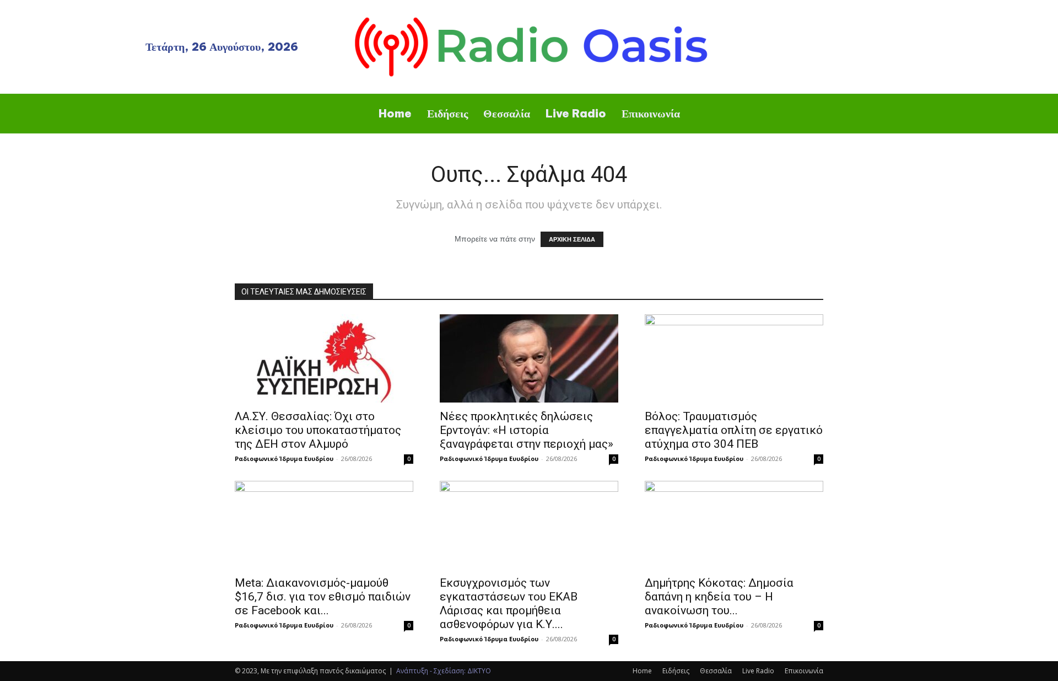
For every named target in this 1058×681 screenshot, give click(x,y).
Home (642, 670)
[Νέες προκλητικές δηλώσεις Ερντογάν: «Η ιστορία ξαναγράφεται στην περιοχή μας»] (529, 358)
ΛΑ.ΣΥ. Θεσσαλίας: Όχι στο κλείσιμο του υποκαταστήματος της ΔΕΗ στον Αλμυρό (318, 430)
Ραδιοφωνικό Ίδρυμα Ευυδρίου (284, 458)
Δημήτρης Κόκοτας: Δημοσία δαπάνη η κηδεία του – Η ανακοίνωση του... (719, 596)
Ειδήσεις (675, 670)
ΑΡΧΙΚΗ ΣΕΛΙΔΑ (572, 239)
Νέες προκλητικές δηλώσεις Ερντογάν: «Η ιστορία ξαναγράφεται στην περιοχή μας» (526, 430)
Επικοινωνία (804, 670)
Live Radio (758, 670)
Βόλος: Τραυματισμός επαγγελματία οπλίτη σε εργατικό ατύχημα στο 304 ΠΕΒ (734, 430)
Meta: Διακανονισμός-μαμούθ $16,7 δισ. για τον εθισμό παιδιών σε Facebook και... (323, 596)
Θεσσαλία (716, 670)
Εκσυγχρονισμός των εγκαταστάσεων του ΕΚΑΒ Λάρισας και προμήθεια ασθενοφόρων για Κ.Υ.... (508, 603)
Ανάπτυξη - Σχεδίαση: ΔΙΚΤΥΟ (443, 670)
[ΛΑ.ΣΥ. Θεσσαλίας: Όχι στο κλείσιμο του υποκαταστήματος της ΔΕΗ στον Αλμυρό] (324, 358)
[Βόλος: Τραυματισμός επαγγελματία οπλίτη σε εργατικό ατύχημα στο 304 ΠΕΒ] (734, 358)
